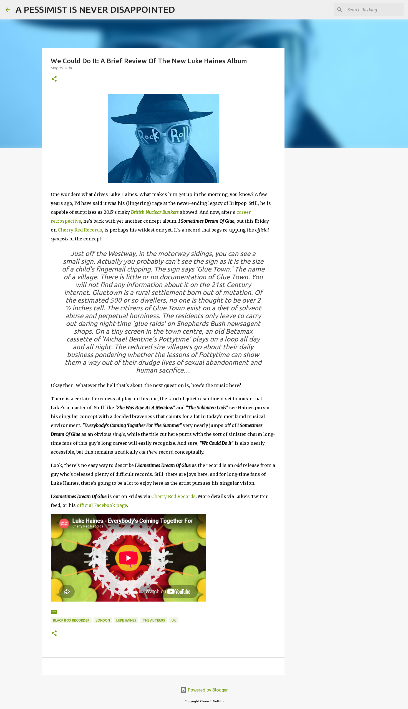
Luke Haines (126, 620)
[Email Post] (54, 614)
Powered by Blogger (207, 689)
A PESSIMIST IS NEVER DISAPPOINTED (95, 9)
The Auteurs (154, 620)
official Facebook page (102, 505)
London (103, 620)
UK (174, 620)
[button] (54, 79)
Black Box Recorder (71, 620)
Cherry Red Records (80, 230)
